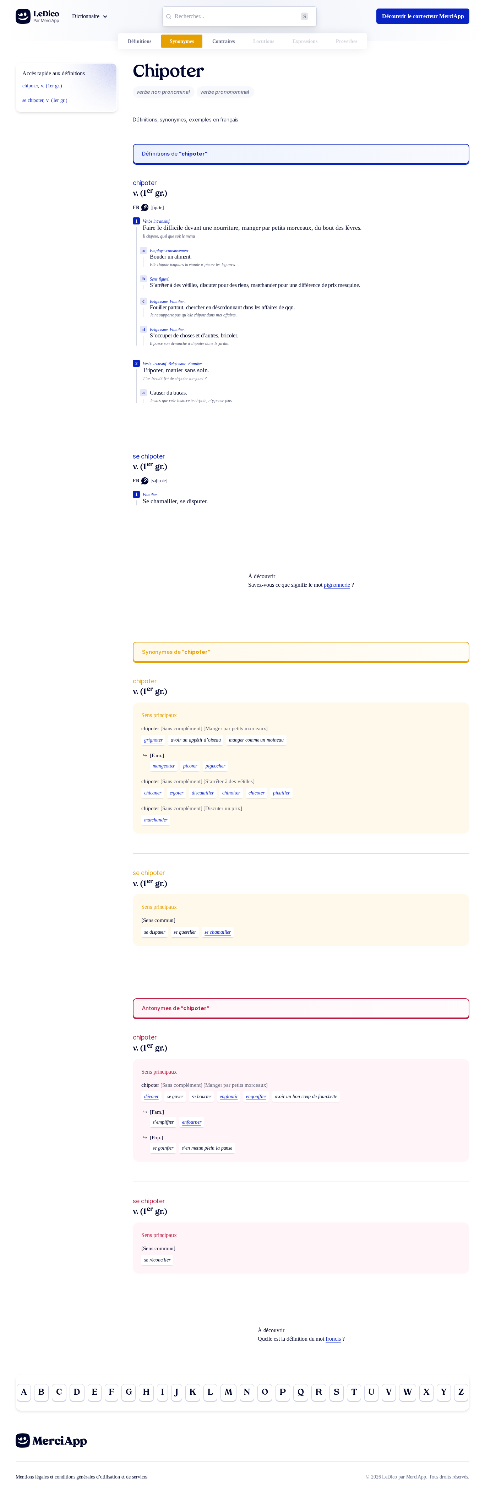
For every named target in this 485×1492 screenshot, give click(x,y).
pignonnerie (337, 585)
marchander (155, 820)
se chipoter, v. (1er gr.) (44, 100)
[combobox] (239, 16)
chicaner (152, 793)
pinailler (281, 793)
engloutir (229, 1096)
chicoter (256, 793)
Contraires (223, 41)
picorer (190, 766)
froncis (333, 1339)
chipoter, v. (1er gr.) (42, 85)
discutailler (203, 793)
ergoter (176, 793)
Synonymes (182, 41)
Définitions (139, 41)
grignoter (153, 740)
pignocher (215, 766)
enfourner (191, 1122)
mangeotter (164, 766)
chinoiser (231, 793)
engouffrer (256, 1096)
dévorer (151, 1096)
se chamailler (218, 932)
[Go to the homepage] (37, 16)
